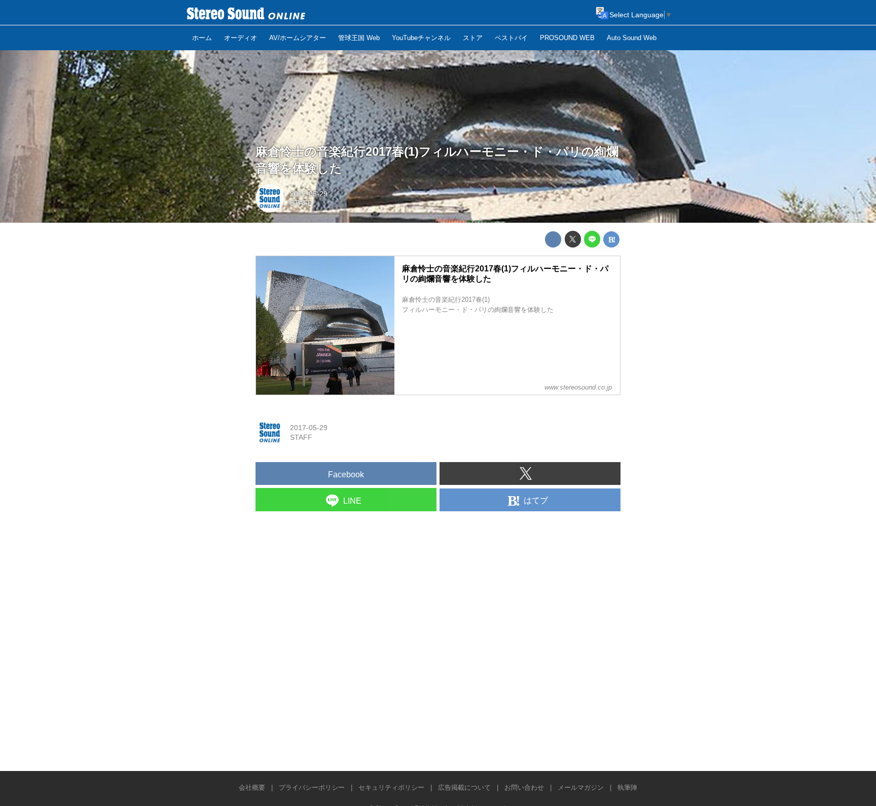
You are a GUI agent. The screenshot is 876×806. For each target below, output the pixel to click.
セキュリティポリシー (391, 787)
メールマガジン (581, 787)
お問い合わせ (524, 787)
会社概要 (252, 787)
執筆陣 (627, 787)
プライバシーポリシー (312, 787)
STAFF (301, 203)
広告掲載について (464, 787)
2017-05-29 (308, 194)
